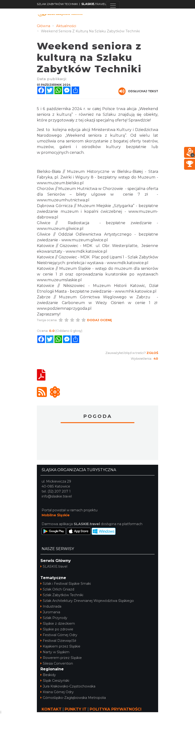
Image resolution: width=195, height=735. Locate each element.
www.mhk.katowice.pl (135, 291)
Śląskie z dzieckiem (59, 623)
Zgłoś (152, 353)
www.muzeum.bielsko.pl (60, 183)
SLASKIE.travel (55, 566)
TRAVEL (93, 4)
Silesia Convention (58, 663)
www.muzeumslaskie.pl (59, 280)
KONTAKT (52, 709)
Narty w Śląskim (56, 652)
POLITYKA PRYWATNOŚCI (115, 709)
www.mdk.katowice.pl (86, 251)
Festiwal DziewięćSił (59, 640)
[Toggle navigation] (113, 5)
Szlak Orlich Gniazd (58, 589)
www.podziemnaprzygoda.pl (64, 308)
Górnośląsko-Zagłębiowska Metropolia (74, 698)
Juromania (51, 612)
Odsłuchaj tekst (143, 91)
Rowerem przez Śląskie (62, 658)
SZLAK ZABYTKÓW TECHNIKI (57, 4)
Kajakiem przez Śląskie (61, 646)
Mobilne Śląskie (56, 515)
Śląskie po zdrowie (58, 629)
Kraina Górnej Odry (58, 692)
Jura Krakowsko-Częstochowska (69, 686)
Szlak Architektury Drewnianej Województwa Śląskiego (88, 601)
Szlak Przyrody (55, 618)
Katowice (97, 442)
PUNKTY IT (76, 709)
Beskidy (49, 675)
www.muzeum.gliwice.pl (60, 228)
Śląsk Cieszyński (56, 680)
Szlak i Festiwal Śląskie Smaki (67, 583)
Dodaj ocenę (99, 320)
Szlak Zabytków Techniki (63, 595)
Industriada (52, 606)
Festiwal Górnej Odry (60, 635)
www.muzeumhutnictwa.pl (63, 200)
